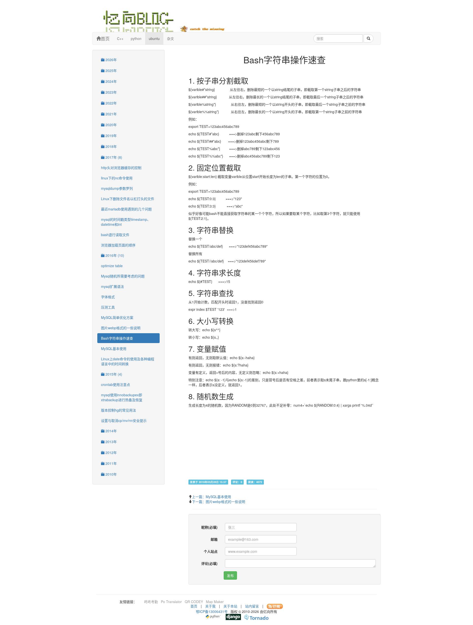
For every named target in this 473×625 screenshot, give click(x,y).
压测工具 (108, 307)
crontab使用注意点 (115, 384)
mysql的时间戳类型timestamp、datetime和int (126, 222)
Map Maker (215, 602)
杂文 (170, 38)
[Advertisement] (284, 444)
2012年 (110, 452)
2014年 (110, 430)
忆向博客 (167, 19)
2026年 (110, 59)
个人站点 (211, 551)
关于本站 (230, 606)
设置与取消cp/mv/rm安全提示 (124, 420)
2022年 (110, 103)
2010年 (110, 474)
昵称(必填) (209, 527)
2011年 (110, 463)
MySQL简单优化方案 (117, 317)
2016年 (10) (114, 255)
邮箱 (214, 539)
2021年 (110, 113)
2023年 (110, 92)
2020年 (110, 124)
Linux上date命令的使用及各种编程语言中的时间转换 (127, 361)
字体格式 (108, 296)
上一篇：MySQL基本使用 (211, 496)
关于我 (210, 606)
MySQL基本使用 (113, 348)
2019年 (110, 135)
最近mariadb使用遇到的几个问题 (126, 209)
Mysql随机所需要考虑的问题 (123, 276)
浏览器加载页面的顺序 (118, 245)
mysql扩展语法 (112, 286)
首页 (105, 38)
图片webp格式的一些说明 (120, 327)
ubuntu (154, 38)
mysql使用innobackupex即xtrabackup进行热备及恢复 (121, 397)
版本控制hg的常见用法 (118, 410)
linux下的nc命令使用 (117, 177)
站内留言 (252, 606)
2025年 (110, 70)
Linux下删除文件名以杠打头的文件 (127, 198)
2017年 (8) (113, 157)
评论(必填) (209, 563)
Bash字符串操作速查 (117, 338)
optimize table (112, 265)
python (136, 38)
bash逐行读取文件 (115, 234)
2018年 (110, 146)
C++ (120, 38)
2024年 (110, 81)
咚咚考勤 (151, 602)
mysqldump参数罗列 (117, 188)
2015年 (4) (113, 374)
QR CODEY (194, 602)
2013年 (110, 441)
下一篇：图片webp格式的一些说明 (218, 501)
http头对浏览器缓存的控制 (121, 167)
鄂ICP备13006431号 (212, 611)
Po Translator (171, 602)
